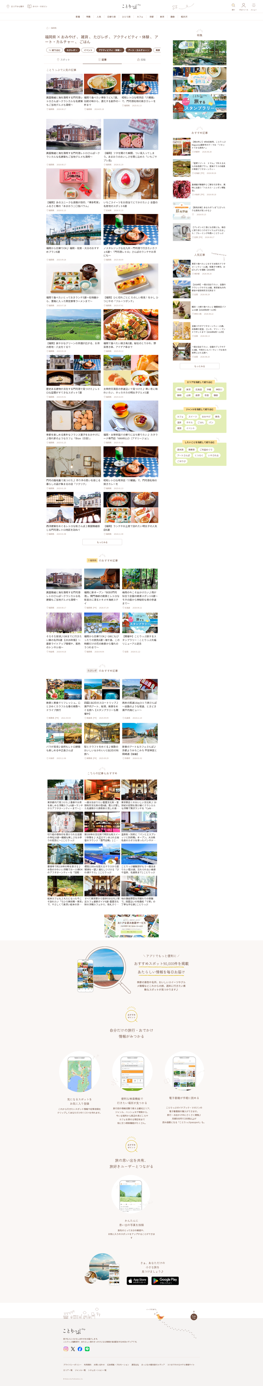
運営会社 (135, 1364)
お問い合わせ (99, 1364)
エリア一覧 (67, 1370)
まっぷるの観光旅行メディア (153, 1364)
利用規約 (87, 1364)
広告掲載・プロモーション (118, 1364)
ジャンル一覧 (80, 1370)
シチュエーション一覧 (97, 1370)
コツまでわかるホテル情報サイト (181, 1364)
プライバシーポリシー (72, 1364)
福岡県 (53, 28)
